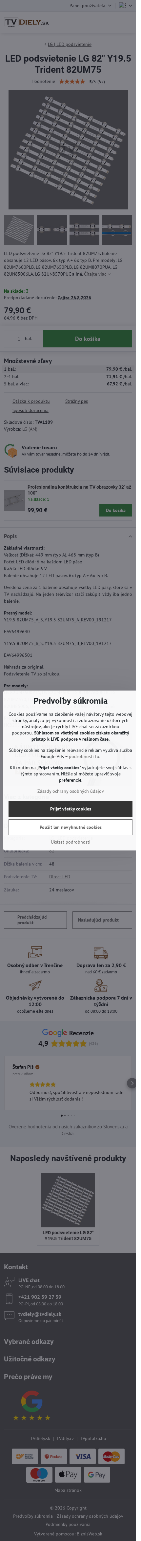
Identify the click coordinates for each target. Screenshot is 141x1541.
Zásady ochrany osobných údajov (70, 791)
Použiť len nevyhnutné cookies (71, 827)
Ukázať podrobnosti (71, 842)
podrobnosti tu (84, 756)
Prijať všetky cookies (70, 809)
